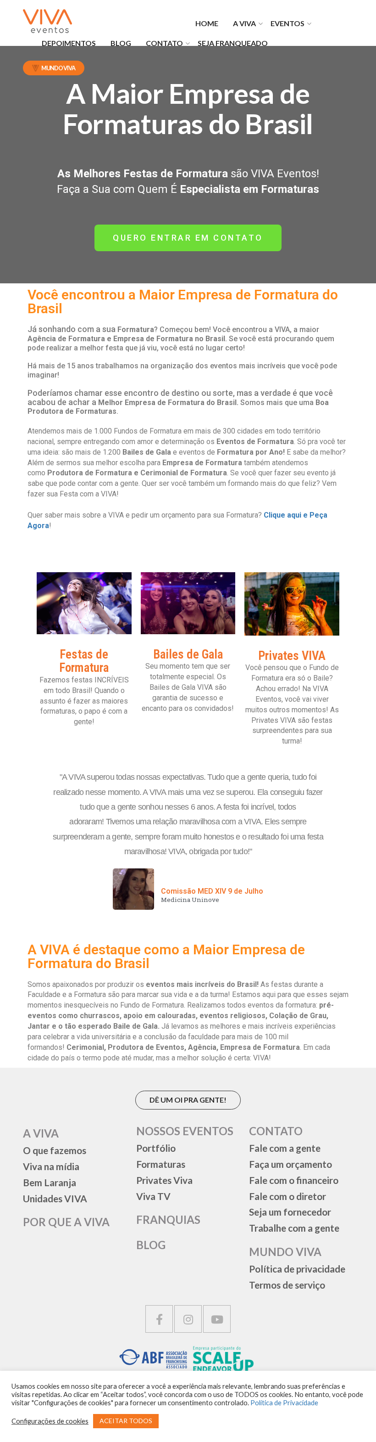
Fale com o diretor (287, 1196)
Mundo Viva (58, 68)
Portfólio (156, 1148)
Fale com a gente (285, 1148)
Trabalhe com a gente (294, 1228)
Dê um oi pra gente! (188, 1099)
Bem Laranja (49, 1182)
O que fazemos (54, 1150)
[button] (188, 238)
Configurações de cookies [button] (49, 1421)
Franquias (168, 1219)
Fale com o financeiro (293, 1180)
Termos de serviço (287, 1284)
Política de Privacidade (284, 1403)
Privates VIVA (292, 655)
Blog (121, 43)
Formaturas (160, 1164)
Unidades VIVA (55, 1198)
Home (206, 23)
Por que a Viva (66, 1221)
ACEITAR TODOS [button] (126, 1421)
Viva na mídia (51, 1166)
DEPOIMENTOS (69, 43)
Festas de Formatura (84, 661)
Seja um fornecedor (290, 1211)
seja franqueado (233, 43)
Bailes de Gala (188, 654)
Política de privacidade (297, 1268)
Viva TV (153, 1196)
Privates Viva (164, 1180)
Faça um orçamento (290, 1164)
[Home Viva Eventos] (47, 21)
